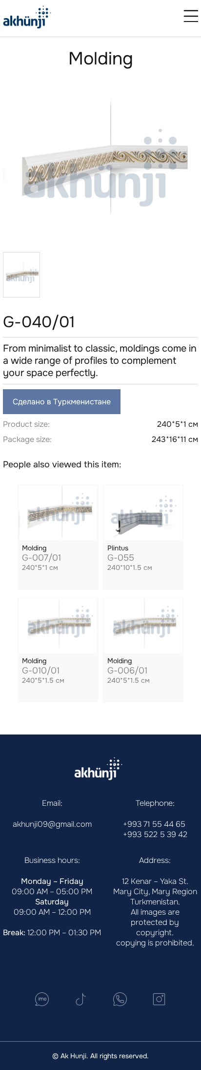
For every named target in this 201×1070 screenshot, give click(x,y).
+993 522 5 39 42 (155, 834)
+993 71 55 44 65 (154, 824)
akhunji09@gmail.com (52, 824)
